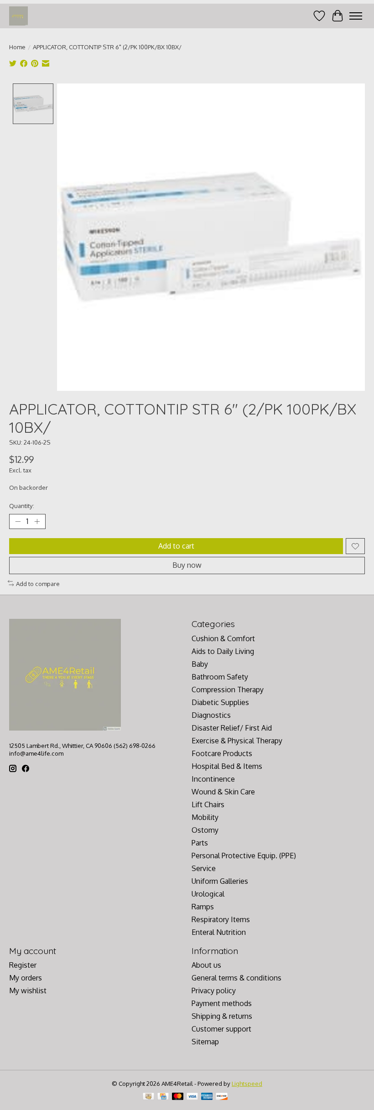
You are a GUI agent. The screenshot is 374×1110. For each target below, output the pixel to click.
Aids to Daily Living (223, 651)
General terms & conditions (236, 977)
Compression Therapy (228, 689)
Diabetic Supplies (220, 702)
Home (17, 47)
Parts (200, 842)
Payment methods (222, 1003)
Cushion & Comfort (223, 638)
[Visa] (192, 1097)
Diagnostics (211, 715)
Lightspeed (247, 1083)
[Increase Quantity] (37, 522)
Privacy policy (214, 990)
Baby (200, 664)
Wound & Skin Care (223, 791)
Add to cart (176, 545)
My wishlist (28, 990)
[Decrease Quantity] (18, 522)
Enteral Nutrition (219, 932)
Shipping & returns (222, 1016)
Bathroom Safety (220, 676)
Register (22, 965)
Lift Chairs (208, 804)
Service (204, 868)
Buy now (187, 565)
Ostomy (205, 830)
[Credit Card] (163, 1097)
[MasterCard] (178, 1097)
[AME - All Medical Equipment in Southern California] (18, 15)
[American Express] (207, 1097)
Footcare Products (222, 753)
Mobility (205, 817)
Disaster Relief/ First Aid (232, 727)
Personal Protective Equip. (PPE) (244, 855)
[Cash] (148, 1097)
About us (206, 965)
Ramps (203, 906)
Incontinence (213, 778)
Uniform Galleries (220, 881)
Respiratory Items (221, 919)
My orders (25, 977)
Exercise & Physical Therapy (237, 740)
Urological (208, 893)
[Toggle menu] (356, 16)
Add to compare (38, 583)
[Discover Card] (222, 1097)
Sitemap (205, 1041)
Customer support (221, 1028)
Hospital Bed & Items (227, 766)
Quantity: (21, 505)
